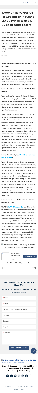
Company (26, 368)
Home (4, 366)
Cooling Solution (12, 368)
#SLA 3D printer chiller (22, 263)
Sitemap (31, 386)
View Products (30, 256)
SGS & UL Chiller (28, 366)
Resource (11, 371)
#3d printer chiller (7, 263)
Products (14, 366)
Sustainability (24, 371)
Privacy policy (19, 389)
